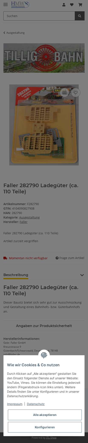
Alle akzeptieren (45, 415)
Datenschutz (36, 404)
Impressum (14, 404)
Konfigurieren (45, 427)
